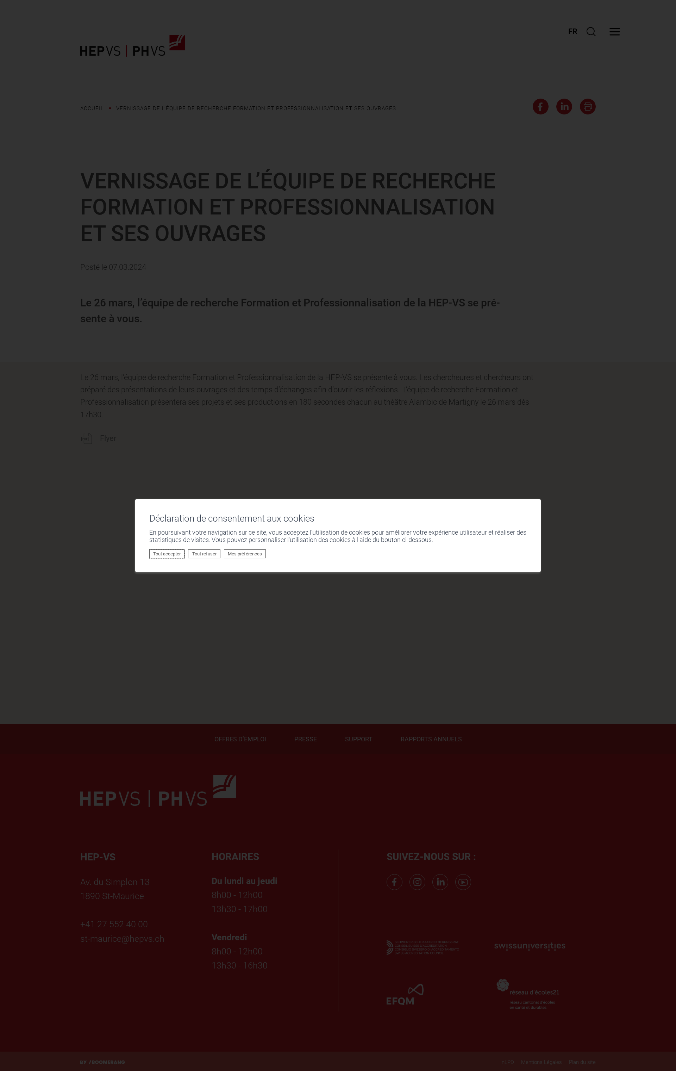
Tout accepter (167, 553)
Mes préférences (245, 553)
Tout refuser (204, 553)
